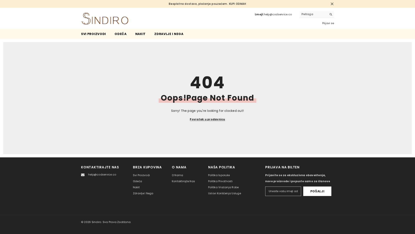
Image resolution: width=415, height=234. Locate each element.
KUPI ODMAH (237, 4)
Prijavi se (328, 23)
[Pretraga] (316, 14)
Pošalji (317, 191)
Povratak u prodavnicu (207, 119)
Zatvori (332, 4)
